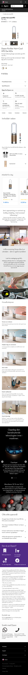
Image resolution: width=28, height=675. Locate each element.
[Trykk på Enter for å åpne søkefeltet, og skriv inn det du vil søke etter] (17, 6)
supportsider (8, 617)
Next (25, 191)
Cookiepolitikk (12, 663)
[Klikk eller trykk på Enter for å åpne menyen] (2, 6)
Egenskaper (17, 112)
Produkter (4, 646)
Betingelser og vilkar (17, 666)
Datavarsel (4, 668)
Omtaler (3, 112)
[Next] (27, 43)
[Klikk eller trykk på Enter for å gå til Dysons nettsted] (6, 6)
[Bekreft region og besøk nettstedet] (25, 2)
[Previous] (1, 43)
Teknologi (24, 112)
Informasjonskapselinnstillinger (7, 666)
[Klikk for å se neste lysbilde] (25, 277)
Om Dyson (4, 655)
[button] (14, 43)
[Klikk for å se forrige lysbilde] (2, 277)
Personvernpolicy (5, 663)
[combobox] (12, 2)
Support (4, 650)
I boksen (10, 112)
